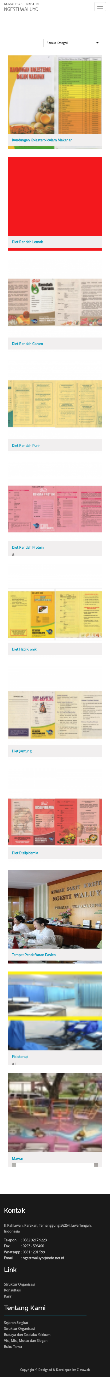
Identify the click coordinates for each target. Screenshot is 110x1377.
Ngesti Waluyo (21, 6)
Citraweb (83, 1369)
